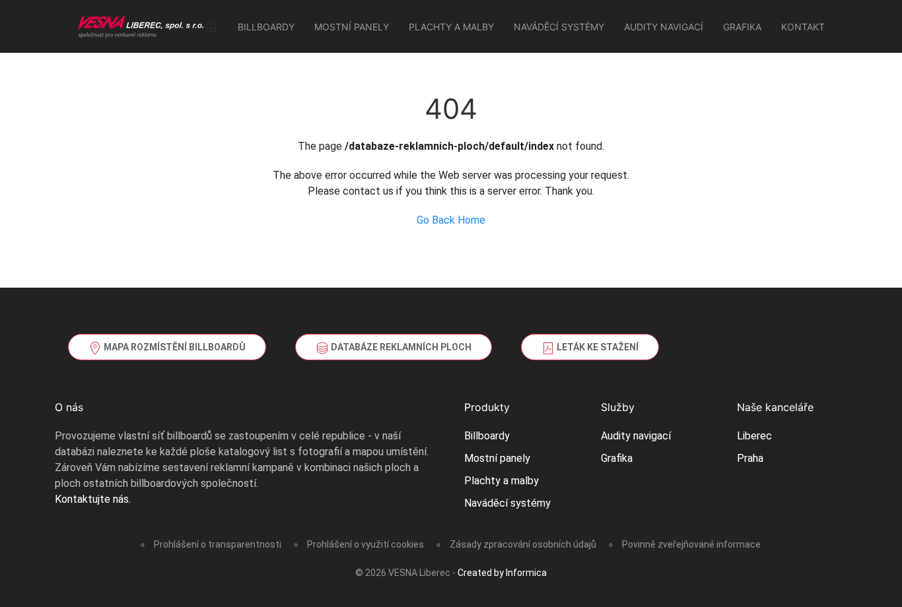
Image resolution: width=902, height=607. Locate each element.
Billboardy (266, 26)
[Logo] (141, 26)
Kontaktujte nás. (93, 499)
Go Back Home (451, 220)
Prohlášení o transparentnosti (217, 544)
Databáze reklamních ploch (400, 347)
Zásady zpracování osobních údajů (523, 544)
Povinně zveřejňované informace (691, 544)
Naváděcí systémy (559, 26)
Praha (750, 458)
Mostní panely (351, 26)
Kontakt (803, 26)
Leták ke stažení (597, 347)
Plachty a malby (451, 26)
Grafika (742, 26)
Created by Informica (502, 572)
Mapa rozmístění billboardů (174, 347)
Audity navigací (663, 26)
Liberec (754, 436)
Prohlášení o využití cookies (365, 544)
